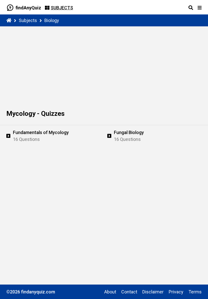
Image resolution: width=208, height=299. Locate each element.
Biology (51, 20)
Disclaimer (153, 291)
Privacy (176, 291)
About (110, 291)
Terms (195, 291)
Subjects (28, 20)
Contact (129, 291)
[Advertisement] (104, 64)
